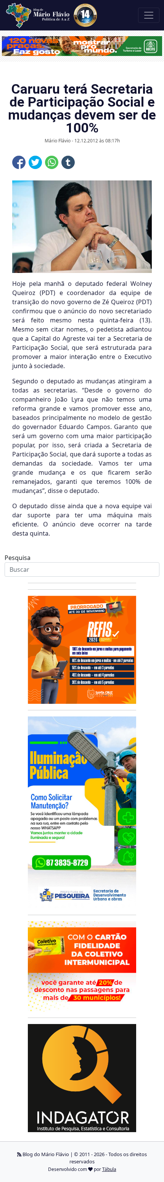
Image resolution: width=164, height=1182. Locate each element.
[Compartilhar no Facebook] (19, 162)
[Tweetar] (35, 162)
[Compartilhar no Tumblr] (68, 162)
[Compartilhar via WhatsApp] (51, 162)
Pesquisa (18, 558)
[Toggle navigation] (148, 15)
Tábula (109, 1169)
